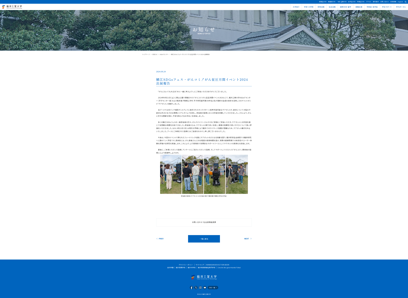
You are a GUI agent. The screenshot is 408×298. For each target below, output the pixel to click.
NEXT (246, 239)
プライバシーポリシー (186, 265)
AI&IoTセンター (164, 54)
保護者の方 (331, 2)
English (400, 2)
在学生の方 (352, 2)
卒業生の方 (360, 2)
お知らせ (154, 54)
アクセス (368, 2)
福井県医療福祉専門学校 (206, 267)
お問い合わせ (384, 2)
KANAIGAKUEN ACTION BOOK (217, 265)
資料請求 (376, 2)
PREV (161, 239)
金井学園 (170, 267)
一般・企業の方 (342, 2)
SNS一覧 (212, 288)
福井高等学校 (180, 267)
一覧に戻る (204, 239)
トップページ (146, 54)
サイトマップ (200, 265)
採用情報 (393, 2)
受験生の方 (323, 2)
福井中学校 (192, 267)
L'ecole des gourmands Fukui (229, 267)
